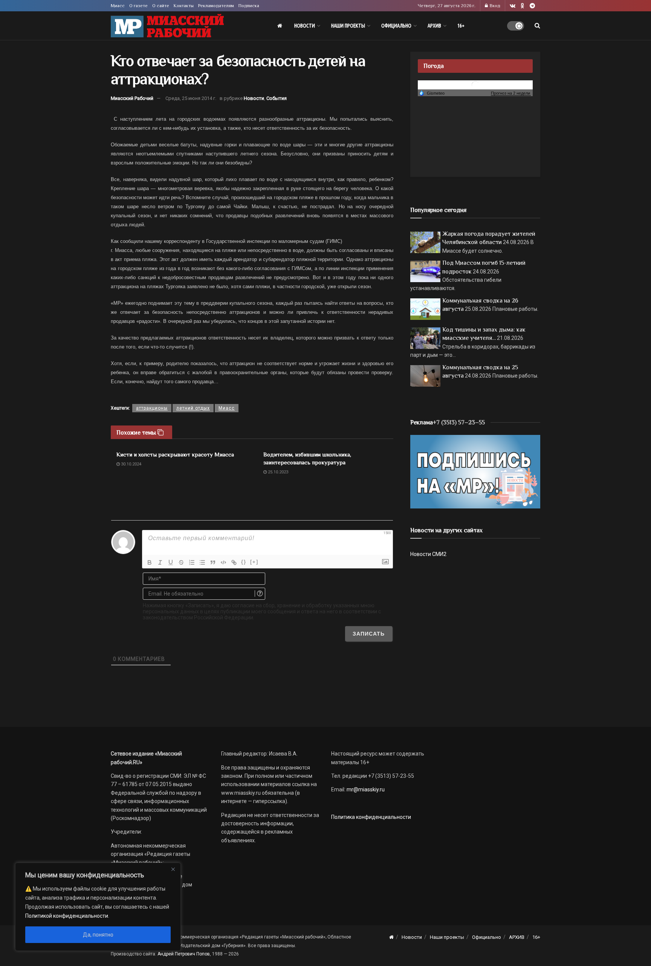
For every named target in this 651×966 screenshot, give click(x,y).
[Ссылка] (234, 562)
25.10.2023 (277, 472)
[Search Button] (537, 25)
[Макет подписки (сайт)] (475, 471)
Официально (396, 26)
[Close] (172, 869)
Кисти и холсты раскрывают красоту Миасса (175, 454)
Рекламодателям (216, 5)
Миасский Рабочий (132, 98)
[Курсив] (160, 562)
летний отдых (193, 408)
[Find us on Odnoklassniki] (522, 6)
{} (243, 562)
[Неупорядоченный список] (202, 562)
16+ (461, 26)
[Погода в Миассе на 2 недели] (511, 93)
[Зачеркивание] (181, 562)
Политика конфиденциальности (371, 817)
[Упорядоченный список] (191, 562)
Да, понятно (98, 935)
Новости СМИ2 (428, 554)
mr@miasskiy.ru (365, 789)
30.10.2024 (130, 464)
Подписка (248, 5)
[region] (98, 907)
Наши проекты (348, 26)
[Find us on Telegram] (532, 6)
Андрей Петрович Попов (183, 954)
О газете (138, 5)
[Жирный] (149, 562)
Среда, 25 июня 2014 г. (190, 98)
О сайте (160, 5)
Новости (304, 26)
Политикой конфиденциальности (66, 916)
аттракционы (152, 408)
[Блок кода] (223, 562)
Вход (494, 5)
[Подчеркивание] (170, 562)
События (276, 98)
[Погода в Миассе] (475, 84)
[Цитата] (213, 562)
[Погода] (432, 93)
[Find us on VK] (512, 6)
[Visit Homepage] (167, 26)
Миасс (118, 5)
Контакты (184, 5)
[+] (254, 562)
